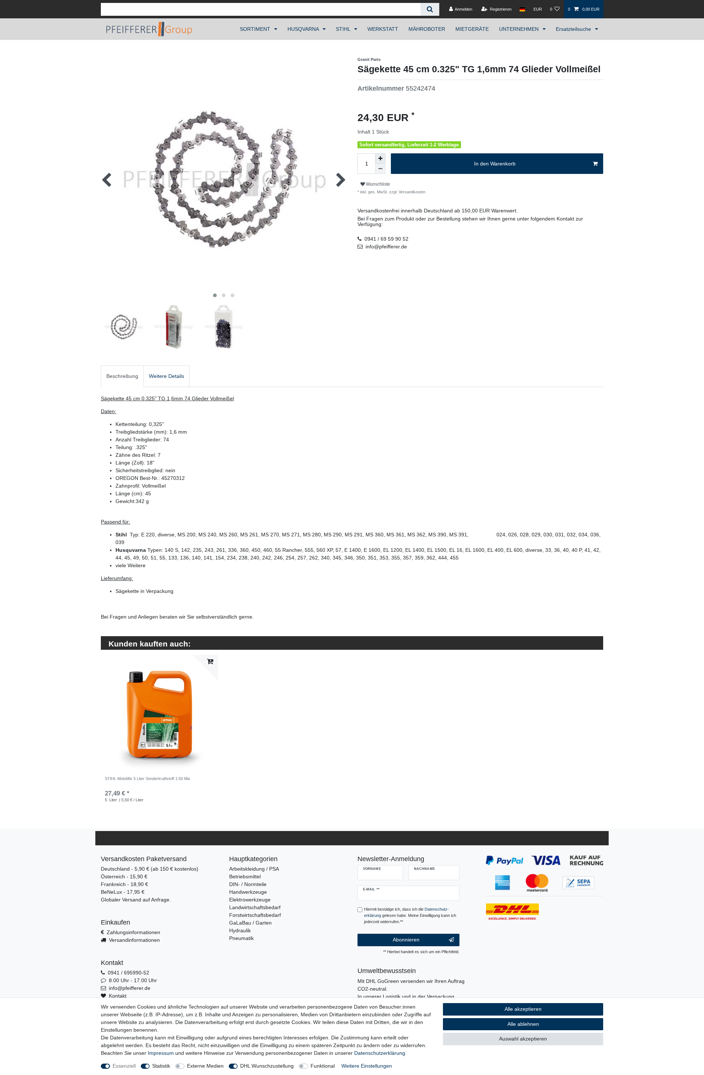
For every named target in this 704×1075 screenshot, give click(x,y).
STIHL (344, 29)
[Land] (522, 9)
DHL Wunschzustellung (267, 1066)
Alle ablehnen (523, 1024)
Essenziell (124, 1066)
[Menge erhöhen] (380, 158)
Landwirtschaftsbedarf (254, 907)
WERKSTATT (382, 29)
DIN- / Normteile (248, 884)
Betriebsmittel (245, 876)
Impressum (161, 1053)
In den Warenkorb (495, 164)
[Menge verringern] (380, 169)
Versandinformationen (134, 940)
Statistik (161, 1066)
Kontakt (117, 996)
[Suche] (430, 9)
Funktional (323, 1066)
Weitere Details (166, 376)
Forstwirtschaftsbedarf (255, 915)
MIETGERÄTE (472, 29)
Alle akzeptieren (523, 1009)
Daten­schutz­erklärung (379, 1053)
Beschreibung (122, 376)
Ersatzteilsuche (574, 29)
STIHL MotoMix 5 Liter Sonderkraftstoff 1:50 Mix (147, 778)
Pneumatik (241, 938)
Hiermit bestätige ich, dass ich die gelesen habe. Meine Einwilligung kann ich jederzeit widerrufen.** (410, 915)
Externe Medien (205, 1066)
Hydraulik (240, 930)
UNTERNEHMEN (519, 29)
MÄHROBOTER (426, 29)
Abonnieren (406, 940)
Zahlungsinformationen (133, 932)
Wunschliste (377, 184)
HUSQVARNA (303, 29)
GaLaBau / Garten (250, 923)
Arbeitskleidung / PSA (254, 869)
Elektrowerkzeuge (250, 900)
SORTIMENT (256, 29)
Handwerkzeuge (248, 892)
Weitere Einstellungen (366, 1066)
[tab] (122, 376)
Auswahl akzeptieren (523, 1039)
